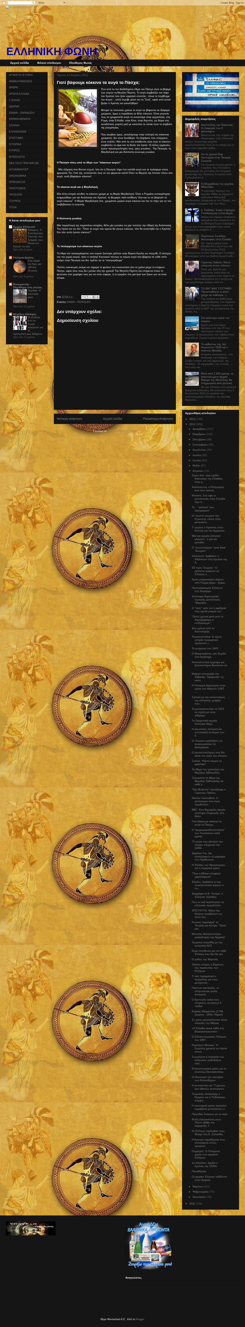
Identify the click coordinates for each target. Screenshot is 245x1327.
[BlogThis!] (87, 297)
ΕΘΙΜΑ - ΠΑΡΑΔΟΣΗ (79, 302)
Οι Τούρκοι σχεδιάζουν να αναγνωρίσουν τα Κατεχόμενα (207, 744)
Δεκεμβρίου (200, 428)
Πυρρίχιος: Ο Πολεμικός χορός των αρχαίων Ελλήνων (206, 1154)
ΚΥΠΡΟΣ (14, 150)
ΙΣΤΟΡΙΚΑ (15, 144)
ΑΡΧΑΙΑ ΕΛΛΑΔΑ (19, 93)
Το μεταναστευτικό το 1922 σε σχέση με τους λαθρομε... (208, 712)
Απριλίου (198, 470)
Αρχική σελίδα (19, 62)
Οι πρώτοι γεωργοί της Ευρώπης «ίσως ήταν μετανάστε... (206, 519)
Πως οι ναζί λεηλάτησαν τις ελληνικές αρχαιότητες (208, 903)
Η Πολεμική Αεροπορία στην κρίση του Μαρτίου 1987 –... (208, 688)
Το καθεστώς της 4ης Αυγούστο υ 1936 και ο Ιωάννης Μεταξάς (214, 347)
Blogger (140, 1319)
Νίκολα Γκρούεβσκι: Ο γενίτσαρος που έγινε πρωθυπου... (206, 801)
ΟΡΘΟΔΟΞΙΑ (17, 181)
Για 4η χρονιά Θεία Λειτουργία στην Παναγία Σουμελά (216, 157)
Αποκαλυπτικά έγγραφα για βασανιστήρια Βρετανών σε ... (209, 665)
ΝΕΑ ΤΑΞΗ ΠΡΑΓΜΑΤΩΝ (24, 163)
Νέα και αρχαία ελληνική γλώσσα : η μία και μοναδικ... (206, 539)
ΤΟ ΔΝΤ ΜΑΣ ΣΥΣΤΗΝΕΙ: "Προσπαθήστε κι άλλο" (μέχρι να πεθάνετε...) (216, 292)
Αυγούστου (200, 449)
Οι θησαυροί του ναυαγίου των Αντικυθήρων (207, 1078)
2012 (192, 424)
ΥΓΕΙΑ (12, 207)
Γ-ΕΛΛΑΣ (14, 100)
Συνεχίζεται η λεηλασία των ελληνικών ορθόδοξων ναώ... (208, 1060)
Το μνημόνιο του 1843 (205, 648)
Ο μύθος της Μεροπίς (205, 959)
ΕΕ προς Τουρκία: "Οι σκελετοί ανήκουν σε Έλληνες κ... (205, 571)
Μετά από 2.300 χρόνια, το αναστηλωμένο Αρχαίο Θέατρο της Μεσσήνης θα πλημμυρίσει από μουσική (217, 378)
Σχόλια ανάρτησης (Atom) (122, 431)
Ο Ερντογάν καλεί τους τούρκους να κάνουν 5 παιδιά (206, 1003)
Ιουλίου (197, 455)
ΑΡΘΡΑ (13, 87)
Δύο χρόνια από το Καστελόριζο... (203, 630)
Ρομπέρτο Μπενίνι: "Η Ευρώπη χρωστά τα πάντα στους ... (209, 1048)
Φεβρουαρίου (201, 1191)
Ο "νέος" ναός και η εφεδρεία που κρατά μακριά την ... (209, 609)
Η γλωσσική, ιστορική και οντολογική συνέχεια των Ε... (208, 732)
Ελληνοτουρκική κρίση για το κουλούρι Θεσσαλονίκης (209, 1070)
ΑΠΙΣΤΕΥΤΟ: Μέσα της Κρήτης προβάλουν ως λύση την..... (207, 914)
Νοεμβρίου (199, 434)
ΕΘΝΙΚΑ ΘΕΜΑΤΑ (19, 118)
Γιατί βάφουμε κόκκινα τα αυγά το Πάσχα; (206, 823)
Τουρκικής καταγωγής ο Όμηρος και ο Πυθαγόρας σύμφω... (208, 1097)
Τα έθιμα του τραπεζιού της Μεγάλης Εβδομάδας (208, 771)
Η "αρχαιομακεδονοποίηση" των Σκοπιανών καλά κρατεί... (208, 833)
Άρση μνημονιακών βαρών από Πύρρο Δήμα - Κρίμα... (209, 581)
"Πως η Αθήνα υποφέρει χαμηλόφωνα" (206, 875)
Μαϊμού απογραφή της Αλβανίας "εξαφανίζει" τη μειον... (208, 677)
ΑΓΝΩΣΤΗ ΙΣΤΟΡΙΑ (21, 74)
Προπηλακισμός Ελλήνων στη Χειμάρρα (207, 589)
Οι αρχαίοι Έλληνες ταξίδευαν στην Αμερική (209, 1178)
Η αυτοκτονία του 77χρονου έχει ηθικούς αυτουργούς (208, 1087)
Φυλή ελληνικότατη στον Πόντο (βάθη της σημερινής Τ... (206, 1122)
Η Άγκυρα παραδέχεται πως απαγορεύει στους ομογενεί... (208, 1143)
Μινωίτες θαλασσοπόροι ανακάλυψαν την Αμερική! (208, 935)
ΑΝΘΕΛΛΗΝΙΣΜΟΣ (20, 81)
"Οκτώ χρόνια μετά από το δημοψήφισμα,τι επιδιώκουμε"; (207, 620)
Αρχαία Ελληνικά (24, 226)
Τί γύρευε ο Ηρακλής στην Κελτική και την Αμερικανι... (209, 529)
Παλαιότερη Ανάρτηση (158, 418)
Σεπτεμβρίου (201, 444)
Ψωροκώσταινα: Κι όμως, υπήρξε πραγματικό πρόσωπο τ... (207, 640)
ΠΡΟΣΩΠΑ (15, 194)
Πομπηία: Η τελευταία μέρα (34, 294)
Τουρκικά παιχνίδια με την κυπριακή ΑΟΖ (207, 944)
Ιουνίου (197, 460)
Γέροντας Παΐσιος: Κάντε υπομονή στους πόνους (215, 264)
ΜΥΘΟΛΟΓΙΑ (17, 156)
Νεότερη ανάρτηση (69, 418)
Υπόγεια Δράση (23, 257)
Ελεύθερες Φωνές (80, 62)
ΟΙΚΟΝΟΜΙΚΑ (17, 175)
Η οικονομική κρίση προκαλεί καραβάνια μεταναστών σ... (209, 1107)
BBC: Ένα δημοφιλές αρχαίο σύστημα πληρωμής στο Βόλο (208, 813)
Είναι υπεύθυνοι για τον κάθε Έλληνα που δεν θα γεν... (209, 952)
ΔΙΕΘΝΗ (14, 106)
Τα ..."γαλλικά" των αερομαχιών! (203, 509)
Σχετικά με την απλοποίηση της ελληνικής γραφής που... (208, 700)
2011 (192, 1203)
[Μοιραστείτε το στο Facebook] (94, 297)
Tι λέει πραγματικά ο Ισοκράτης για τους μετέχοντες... (205, 979)
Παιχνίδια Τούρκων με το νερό (209, 1114)
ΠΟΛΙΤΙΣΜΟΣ (17, 188)
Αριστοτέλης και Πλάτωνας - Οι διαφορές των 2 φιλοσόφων (218, 128)
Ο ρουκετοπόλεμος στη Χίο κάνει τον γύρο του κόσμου (209, 754)
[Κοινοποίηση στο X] (90, 297)
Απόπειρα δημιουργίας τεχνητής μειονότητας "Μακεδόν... (206, 599)
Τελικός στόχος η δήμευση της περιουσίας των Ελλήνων (207, 967)
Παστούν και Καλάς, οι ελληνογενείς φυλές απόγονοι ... (205, 991)
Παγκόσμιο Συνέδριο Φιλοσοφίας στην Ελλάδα (216, 237)
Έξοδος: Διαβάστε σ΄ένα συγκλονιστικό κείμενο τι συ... (208, 885)
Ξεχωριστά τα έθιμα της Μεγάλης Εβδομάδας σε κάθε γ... (207, 781)
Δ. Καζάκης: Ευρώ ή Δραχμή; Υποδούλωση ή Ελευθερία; (218, 211)
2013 (192, 419)
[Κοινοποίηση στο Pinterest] (98, 297)
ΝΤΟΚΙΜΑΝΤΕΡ (18, 169)
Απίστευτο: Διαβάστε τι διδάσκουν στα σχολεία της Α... (209, 559)
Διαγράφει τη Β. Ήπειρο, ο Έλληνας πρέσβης (207, 895)
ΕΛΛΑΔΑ (14, 125)
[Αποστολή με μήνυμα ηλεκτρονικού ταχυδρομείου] (83, 297)
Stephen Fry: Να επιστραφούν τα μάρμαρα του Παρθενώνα (208, 856)
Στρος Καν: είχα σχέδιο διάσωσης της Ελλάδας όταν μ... (207, 478)
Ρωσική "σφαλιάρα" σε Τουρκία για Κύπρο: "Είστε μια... (209, 925)
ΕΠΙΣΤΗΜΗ (16, 137)
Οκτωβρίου (200, 439)
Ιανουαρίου (200, 1196)
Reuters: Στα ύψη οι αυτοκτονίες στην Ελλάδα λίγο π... (208, 499)
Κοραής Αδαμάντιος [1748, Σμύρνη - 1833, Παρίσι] (208, 1013)
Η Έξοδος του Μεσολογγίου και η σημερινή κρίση (208, 866)
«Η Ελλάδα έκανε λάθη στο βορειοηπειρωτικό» (208, 1030)
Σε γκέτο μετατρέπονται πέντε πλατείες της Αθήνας (209, 1021)
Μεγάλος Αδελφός (24, 314)
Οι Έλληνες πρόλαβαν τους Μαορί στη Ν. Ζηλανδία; (208, 1132)
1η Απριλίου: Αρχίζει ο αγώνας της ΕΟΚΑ (205, 1164)
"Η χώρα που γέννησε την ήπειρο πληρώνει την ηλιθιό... (207, 845)
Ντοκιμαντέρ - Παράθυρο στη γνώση (27, 286)
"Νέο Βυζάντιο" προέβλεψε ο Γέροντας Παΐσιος (209, 791)
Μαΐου (197, 465)
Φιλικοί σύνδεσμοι (49, 62)
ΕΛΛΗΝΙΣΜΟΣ (18, 131)
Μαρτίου (198, 1186)
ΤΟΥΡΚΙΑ (14, 200)
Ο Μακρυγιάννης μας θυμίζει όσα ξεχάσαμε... (209, 655)
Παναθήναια (199, 1171)
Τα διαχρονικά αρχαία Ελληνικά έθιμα (204, 722)
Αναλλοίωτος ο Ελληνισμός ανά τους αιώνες (208, 488)
